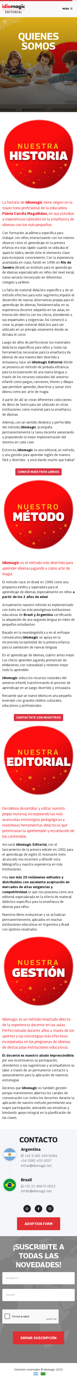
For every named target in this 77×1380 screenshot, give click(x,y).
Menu (66, 8)
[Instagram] (50, 1208)
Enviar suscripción (38, 1338)
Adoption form (39, 1224)
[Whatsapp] (27, 1208)
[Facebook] (38, 1208)
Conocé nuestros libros (38, 472)
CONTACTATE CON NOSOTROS (38, 717)
